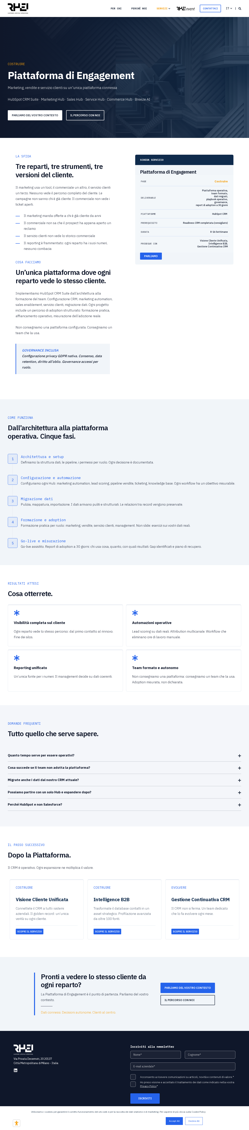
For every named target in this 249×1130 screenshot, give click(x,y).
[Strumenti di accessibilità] (16, 1123)
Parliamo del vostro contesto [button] (35, 115)
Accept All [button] (174, 1120)
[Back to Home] (18, 8)
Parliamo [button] (151, 256)
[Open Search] (239, 8)
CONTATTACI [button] (210, 8)
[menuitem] (116, 8)
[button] (186, 8)
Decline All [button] (194, 1120)
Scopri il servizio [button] (29, 931)
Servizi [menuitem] (162, 8)
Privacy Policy (148, 1086)
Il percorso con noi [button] (85, 115)
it (227, 8)
